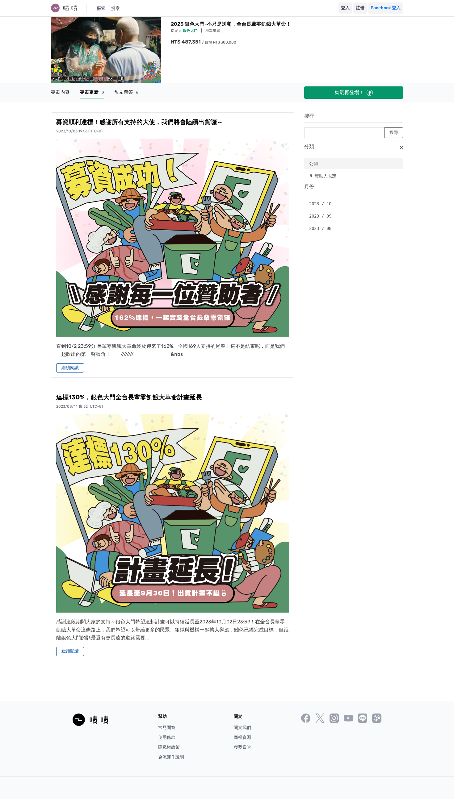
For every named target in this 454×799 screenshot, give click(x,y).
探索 (101, 8)
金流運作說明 (171, 757)
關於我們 (242, 727)
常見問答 (126, 92)
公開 (313, 163)
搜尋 (309, 116)
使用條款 (166, 737)
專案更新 (92, 92)
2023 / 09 (320, 216)
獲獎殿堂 (242, 747)
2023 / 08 (320, 228)
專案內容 (60, 92)
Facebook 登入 (386, 7)
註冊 (360, 7)
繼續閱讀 (70, 367)
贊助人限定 (322, 176)
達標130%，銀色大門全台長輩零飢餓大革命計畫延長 (129, 397)
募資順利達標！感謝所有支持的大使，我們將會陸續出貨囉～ (139, 122)
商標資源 (242, 737)
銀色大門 (191, 30)
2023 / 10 (320, 203)
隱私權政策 (169, 747)
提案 (115, 8)
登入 (345, 7)
